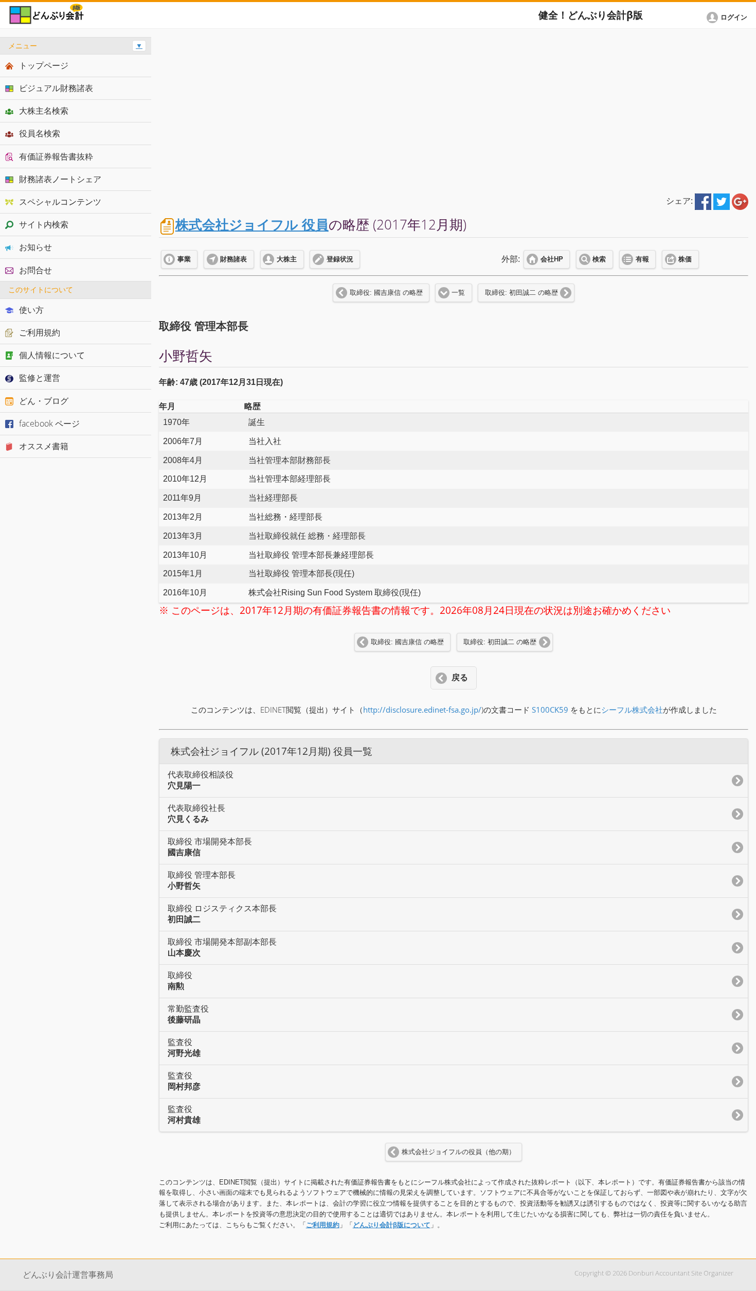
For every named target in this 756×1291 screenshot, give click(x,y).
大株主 (287, 259)
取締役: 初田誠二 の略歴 (521, 292)
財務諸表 (233, 259)
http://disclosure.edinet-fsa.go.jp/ (422, 709)
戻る (460, 677)
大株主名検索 (43, 110)
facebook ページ (49, 423)
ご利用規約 (322, 1225)
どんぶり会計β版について (391, 1225)
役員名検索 (39, 133)
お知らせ (35, 247)
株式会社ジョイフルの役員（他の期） (458, 1152)
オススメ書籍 (43, 446)
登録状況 (340, 259)
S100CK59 (550, 709)
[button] (728, 17)
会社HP (552, 259)
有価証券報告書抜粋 (56, 156)
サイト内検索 (43, 224)
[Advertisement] (454, 109)
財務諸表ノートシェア (60, 179)
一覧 (458, 292)
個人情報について (52, 355)
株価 (685, 259)
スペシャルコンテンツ (60, 201)
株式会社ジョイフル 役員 (252, 225)
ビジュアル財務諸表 (56, 88)
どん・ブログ (43, 400)
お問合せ (35, 270)
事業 (184, 259)
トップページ (43, 65)
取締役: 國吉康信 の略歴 (386, 292)
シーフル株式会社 (632, 709)
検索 (599, 259)
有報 (642, 259)
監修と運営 (39, 377)
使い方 (31, 309)
